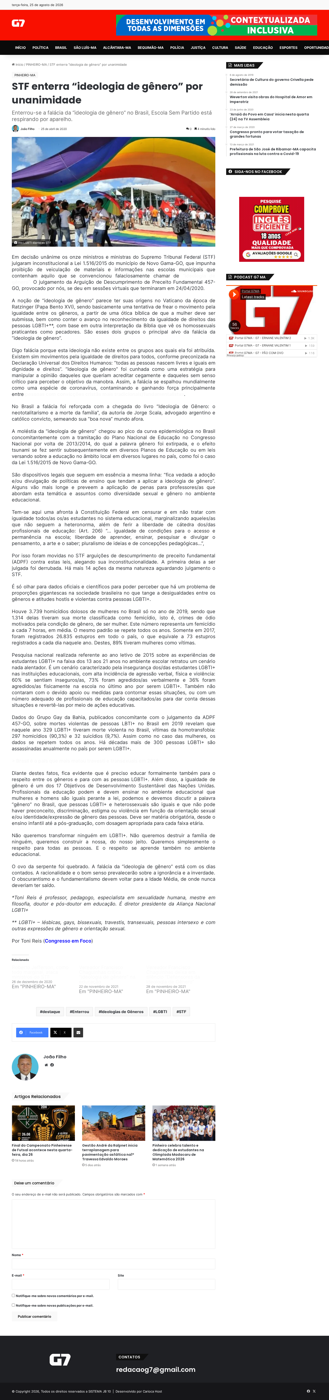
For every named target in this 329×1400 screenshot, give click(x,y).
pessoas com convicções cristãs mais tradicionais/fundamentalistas (104, 394)
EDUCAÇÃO (263, 47)
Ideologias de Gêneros (122, 1011)
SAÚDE (240, 47)
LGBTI (161, 1011)
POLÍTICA (40, 47)
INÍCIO (20, 47)
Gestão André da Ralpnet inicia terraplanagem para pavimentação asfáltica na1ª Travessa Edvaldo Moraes (110, 1152)
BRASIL (61, 47)
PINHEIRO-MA (36, 64)
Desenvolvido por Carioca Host (139, 1391)
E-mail (18, 1275)
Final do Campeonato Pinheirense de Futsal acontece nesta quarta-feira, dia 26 (42, 1150)
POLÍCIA (177, 47)
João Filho (27, 129)
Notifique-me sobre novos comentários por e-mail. (55, 1296)
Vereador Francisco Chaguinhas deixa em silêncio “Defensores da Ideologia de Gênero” (173, 974)
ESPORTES (288, 47)
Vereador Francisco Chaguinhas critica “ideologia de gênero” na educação (107, 974)
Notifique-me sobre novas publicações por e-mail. (54, 1305)
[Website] (46, 1065)
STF (182, 1011)
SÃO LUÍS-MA (85, 47)
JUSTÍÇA (198, 47)
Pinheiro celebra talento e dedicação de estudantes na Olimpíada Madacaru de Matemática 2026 (178, 1152)
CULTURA (220, 47)
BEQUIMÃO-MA (151, 47)
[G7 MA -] (18, 23)
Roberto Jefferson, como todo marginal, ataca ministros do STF (40, 972)
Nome (17, 1255)
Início (19, 64)
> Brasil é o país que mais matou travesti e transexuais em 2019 (85, 761)
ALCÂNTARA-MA (117, 47)
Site (121, 1275)
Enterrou (80, 1011)
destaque (51, 1011)
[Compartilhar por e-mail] (78, 1032)
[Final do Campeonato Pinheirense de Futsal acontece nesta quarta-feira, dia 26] (43, 1123)
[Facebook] (52, 1065)
